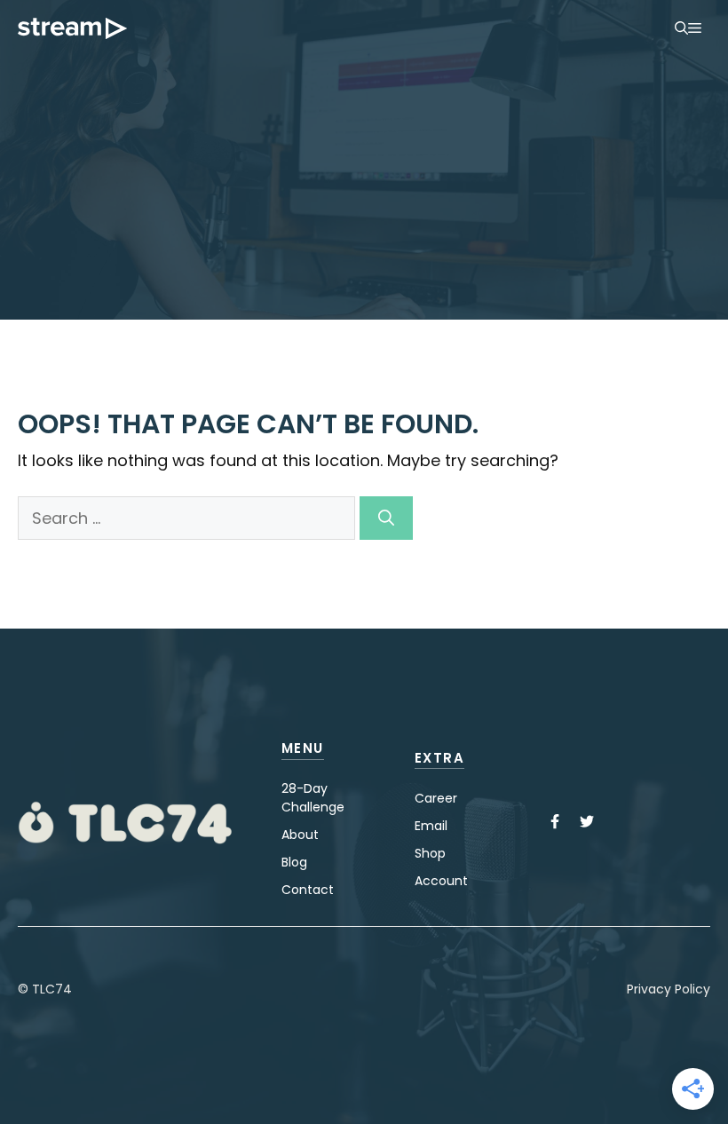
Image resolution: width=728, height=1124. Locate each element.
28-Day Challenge (312, 798)
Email (431, 826)
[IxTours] (72, 28)
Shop (430, 853)
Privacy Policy (668, 989)
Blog (294, 862)
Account (441, 881)
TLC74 (52, 989)
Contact (307, 889)
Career (436, 798)
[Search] (386, 518)
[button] (681, 28)
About (300, 834)
